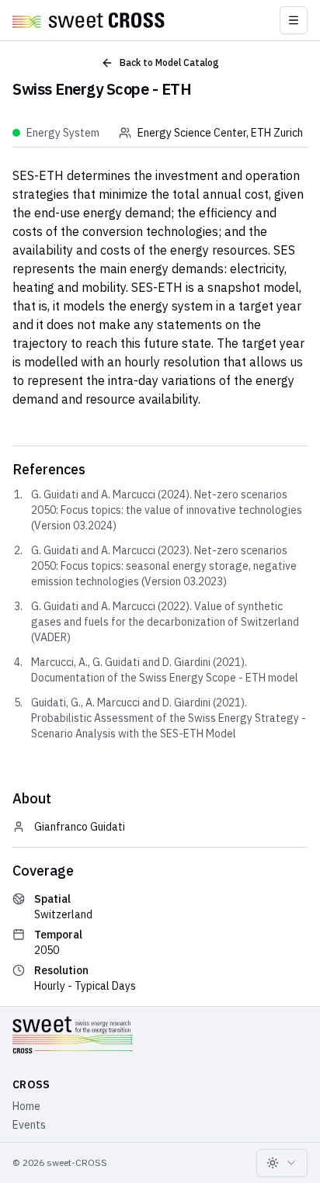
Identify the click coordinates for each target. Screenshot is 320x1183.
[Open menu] (294, 20)
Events (29, 1125)
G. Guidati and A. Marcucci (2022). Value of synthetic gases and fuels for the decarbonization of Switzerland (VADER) (165, 621)
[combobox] (282, 1163)
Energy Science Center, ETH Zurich (220, 133)
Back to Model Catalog (169, 62)
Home (26, 1106)
